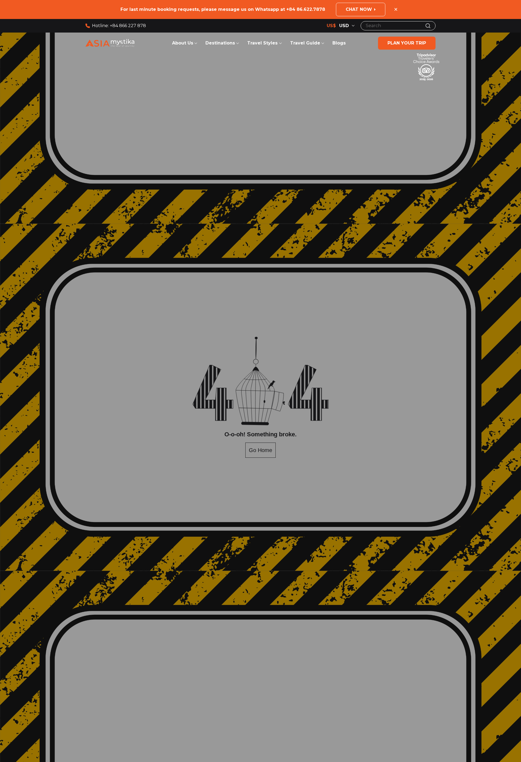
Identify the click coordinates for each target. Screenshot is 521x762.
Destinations (220, 43)
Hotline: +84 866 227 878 (119, 25)
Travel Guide (305, 43)
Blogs (339, 43)
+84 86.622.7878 (305, 9)
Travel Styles (263, 43)
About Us (182, 43)
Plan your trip (406, 43)
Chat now (359, 9)
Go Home (260, 450)
